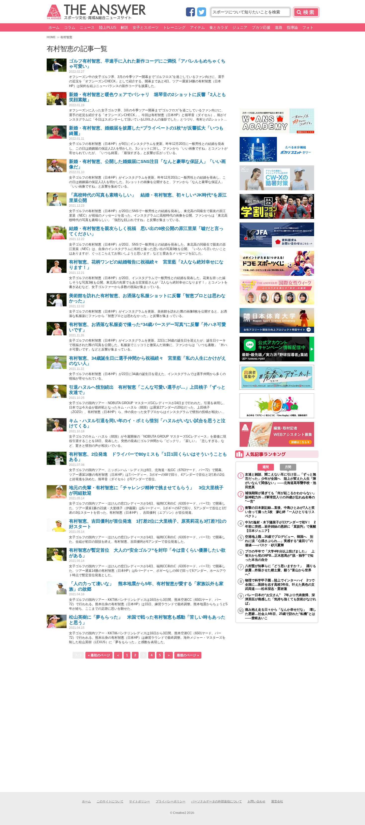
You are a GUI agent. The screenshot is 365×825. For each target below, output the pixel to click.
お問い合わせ (256, 801)
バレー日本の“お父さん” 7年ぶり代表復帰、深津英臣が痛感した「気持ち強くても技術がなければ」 (280, 599)
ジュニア (239, 27)
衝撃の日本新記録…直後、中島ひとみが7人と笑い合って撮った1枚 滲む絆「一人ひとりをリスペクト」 (280, 512)
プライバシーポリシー (170, 801)
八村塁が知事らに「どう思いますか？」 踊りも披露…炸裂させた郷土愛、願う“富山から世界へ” (280, 570)
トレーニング (174, 27)
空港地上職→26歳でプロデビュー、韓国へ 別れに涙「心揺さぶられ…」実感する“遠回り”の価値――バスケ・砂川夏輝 (279, 541)
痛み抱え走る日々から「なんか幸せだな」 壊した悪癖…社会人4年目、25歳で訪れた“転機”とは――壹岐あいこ (280, 614)
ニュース (87, 27)
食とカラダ (218, 27)
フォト (308, 27)
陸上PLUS (107, 27)
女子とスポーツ (146, 27)
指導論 (292, 27)
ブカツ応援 (261, 27)
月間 (288, 467)
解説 (124, 27)
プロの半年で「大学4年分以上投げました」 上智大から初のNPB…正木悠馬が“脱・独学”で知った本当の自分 (280, 555)
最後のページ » (188, 655)
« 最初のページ (99, 655)
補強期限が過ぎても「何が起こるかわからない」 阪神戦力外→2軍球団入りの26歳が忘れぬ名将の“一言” (280, 497)
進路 (278, 27)
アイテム (197, 27)
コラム (69, 27)
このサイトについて (110, 801)
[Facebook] (190, 12)
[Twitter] (201, 12)
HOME (51, 37)
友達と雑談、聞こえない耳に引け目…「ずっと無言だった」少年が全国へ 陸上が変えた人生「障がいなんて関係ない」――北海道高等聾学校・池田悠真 (280, 481)
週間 (265, 467)
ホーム (54, 27)
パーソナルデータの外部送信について (216, 801)
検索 (306, 12)
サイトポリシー (139, 801)
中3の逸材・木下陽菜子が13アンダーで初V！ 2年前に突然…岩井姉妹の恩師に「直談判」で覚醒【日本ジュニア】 (280, 526)
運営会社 (277, 801)
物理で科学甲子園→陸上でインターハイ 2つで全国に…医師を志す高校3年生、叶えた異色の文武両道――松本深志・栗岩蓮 (280, 584)
